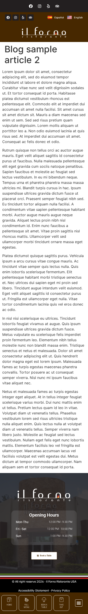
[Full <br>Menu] (26, 599)
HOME (9, 605)
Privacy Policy (60, 590)
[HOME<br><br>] (9, 599)
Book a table (44, 606)
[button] (78, 603)
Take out (61, 606)
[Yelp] (48, 6)
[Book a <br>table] (44, 599)
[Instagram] (40, 6)
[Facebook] (31, 6)
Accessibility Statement (33, 590)
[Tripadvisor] (57, 6)
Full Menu (26, 606)
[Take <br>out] (61, 599)
